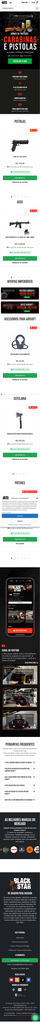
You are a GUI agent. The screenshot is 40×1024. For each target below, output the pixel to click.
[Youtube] (11, 980)
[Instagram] (17, 980)
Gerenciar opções (6, 512)
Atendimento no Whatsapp (20, 960)
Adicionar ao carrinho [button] (20, 182)
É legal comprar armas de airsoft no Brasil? (18, 762)
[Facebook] (28, 980)
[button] (37, 498)
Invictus (34, 407)
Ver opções (20, 543)
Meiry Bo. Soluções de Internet (26, 1015)
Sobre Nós (20, 938)
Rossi (34, 130)
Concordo (20, 678)
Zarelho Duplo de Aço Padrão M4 (20, 354)
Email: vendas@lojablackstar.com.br (20, 964)
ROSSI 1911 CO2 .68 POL (20, 157)
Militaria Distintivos (30, 491)
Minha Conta (25, 2)
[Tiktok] (23, 980)
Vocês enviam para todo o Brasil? (15, 785)
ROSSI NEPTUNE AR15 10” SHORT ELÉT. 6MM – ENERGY (20, 237)
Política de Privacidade (25, 524)
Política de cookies (13, 524)
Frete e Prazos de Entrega (20, 946)
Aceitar (19, 516)
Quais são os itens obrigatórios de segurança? (19, 800)
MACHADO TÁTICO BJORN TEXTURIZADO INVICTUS (20, 434)
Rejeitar (20, 521)
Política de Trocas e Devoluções (20, 950)
